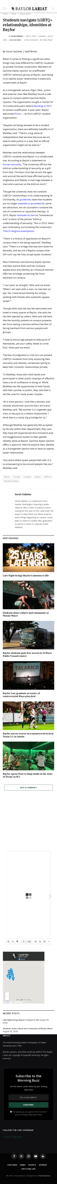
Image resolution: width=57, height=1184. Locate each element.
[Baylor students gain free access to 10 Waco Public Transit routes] (28, 635)
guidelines (25, 199)
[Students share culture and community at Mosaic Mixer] (28, 595)
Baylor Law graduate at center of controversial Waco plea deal (21, 695)
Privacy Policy (27, 1115)
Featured (12, 1165)
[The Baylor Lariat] (29, 8)
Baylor (7, 477)
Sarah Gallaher (17, 36)
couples (27, 477)
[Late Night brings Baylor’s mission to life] (28, 557)
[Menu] (4, 8)
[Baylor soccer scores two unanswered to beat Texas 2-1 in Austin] (28, 715)
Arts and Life (28, 1169)
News (22, 1165)
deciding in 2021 (43, 105)
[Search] (52, 8)
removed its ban (26, 215)
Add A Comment (28, 787)
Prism (18, 113)
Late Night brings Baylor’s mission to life (26, 575)
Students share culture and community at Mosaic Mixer (28, 1028)
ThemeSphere (44, 1176)
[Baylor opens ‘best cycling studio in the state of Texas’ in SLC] (28, 756)
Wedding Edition (11, 481)
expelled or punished (29, 203)
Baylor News (15, 40)
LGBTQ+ (47, 477)
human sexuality (12, 164)
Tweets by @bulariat (12, 1137)
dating (37, 477)
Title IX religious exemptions (18, 231)
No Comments (32, 40)
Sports (32, 1165)
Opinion (43, 1165)
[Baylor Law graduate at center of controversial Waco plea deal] (28, 675)
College (16, 477)
